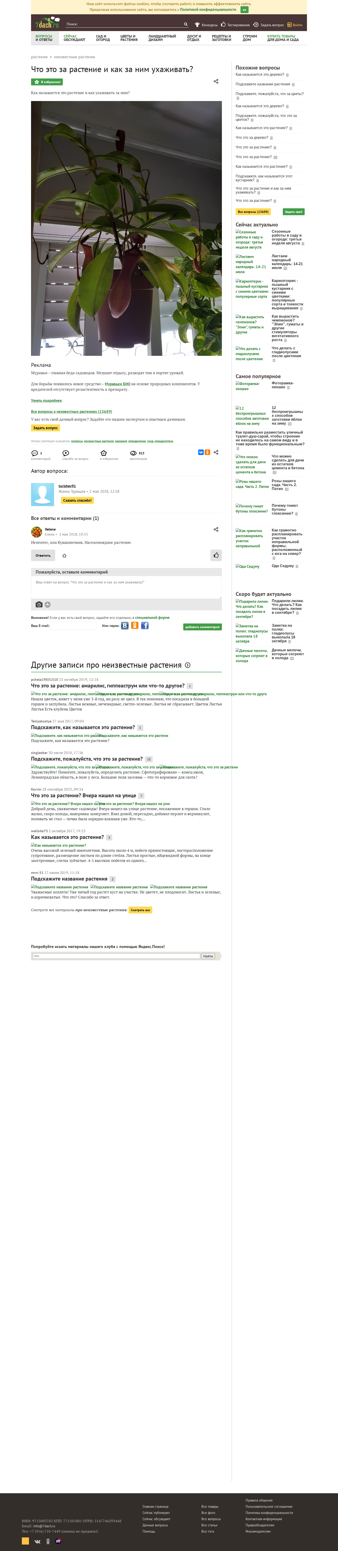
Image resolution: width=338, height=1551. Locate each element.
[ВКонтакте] (201, 452)
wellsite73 (39, 831)
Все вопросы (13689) (253, 212)
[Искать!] (186, 24)
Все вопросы (211, 1519)
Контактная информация (264, 1519)
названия (121, 441)
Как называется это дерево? (260, 74)
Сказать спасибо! (77, 500)
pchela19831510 (44, 679)
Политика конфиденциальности (269, 1512)
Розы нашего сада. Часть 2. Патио (284, 485)
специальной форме (152, 617)
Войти (297, 25)
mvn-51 (37, 872)
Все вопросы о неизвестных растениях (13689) (71, 411)
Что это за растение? (254, 147)
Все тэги (207, 1531)
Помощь (149, 1531)
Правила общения (259, 1500)
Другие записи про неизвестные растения (106, 665)
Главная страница (155, 1506)
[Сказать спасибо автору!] (216, 555)
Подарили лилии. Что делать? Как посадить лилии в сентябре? (288, 607)
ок (244, 10)
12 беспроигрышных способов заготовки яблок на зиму (287, 415)
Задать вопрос (45, 427)
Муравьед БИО (117, 383)
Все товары (209, 1506)
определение (137, 441)
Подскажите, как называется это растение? (83, 727)
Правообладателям (260, 1525)
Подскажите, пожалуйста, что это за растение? (87, 758)
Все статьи (209, 1525)
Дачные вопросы (155, 1525)
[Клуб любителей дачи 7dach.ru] (48, 22)
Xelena (50, 529)
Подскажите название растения (69, 878)
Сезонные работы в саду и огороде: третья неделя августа (287, 237)
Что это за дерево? (252, 137)
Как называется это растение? (67, 837)
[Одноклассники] (207, 452)
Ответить (43, 555)
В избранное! (50, 82)
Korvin (36, 789)
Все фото (208, 1512)
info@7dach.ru (44, 1526)
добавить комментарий (203, 627)
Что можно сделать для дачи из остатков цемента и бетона (288, 462)
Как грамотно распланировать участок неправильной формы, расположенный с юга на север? (287, 542)
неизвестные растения (99, 441)
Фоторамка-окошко (283, 385)
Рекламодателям (258, 1531)
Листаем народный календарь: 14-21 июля (287, 262)
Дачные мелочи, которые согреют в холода (288, 654)
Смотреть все (140, 910)
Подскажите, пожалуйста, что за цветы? (270, 94)
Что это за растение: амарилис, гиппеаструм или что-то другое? (108, 685)
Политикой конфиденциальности (208, 9)
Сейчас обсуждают (156, 1519)
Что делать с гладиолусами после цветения (286, 352)
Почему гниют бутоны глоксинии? (285, 509)
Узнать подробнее (46, 400)
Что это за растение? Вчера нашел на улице (83, 795)
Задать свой (293, 212)
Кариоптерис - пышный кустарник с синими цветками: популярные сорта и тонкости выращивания (287, 294)
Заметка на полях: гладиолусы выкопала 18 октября (283, 633)
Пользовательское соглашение (269, 1506)
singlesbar (39, 752)
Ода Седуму (283, 566)
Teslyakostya (41, 721)
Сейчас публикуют (156, 1512)
